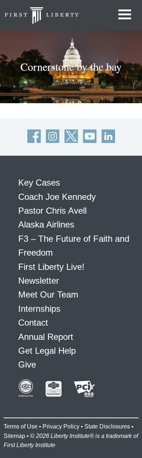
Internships (39, 309)
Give (27, 364)
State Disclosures (107, 426)
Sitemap (14, 436)
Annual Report (45, 337)
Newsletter (38, 281)
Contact (33, 322)
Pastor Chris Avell (52, 211)
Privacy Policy (61, 426)
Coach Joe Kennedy (57, 197)
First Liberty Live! (51, 267)
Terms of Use (21, 426)
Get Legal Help (47, 351)
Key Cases (39, 182)
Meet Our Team (48, 294)
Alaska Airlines (46, 224)
